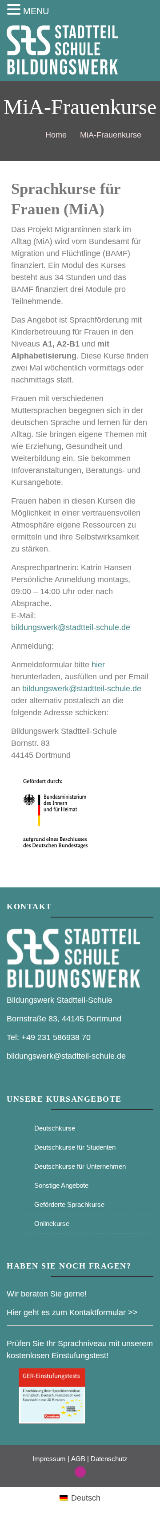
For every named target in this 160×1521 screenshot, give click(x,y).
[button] (15, 10)
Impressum (49, 1458)
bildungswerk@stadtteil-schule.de (70, 627)
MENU (36, 11)
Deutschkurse (54, 1128)
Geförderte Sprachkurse (69, 1204)
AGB (78, 1458)
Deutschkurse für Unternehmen (80, 1166)
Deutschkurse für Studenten (75, 1147)
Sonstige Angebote (61, 1185)
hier (98, 664)
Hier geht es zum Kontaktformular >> (72, 1312)
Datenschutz (109, 1458)
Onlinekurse (51, 1223)
